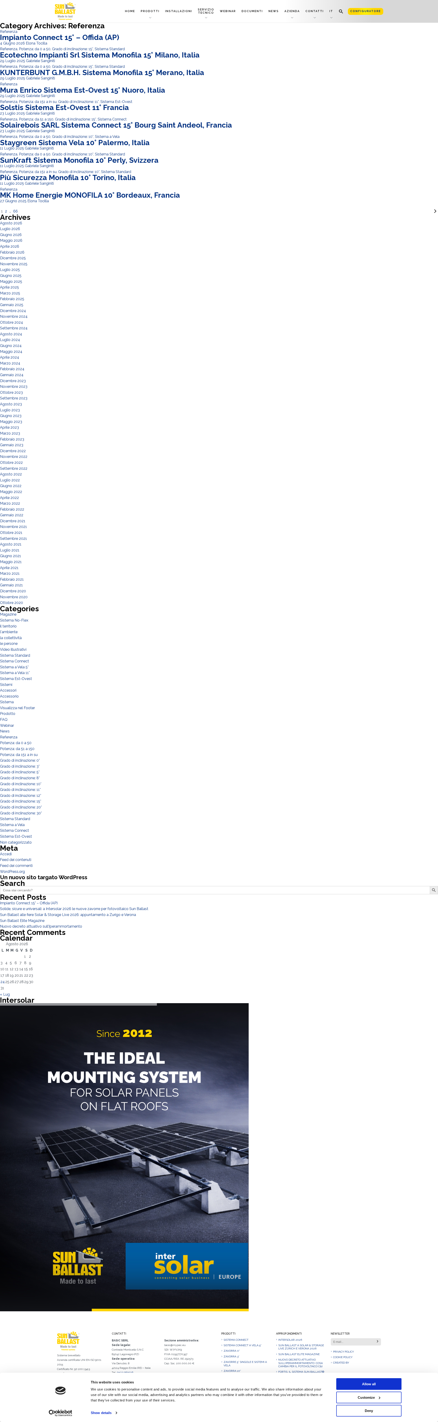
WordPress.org (12, 871)
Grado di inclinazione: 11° (78, 102)
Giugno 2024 (11, 346)
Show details (101, 1413)
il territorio (8, 626)
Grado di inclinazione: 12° (20, 795)
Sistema (7, 702)
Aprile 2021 (9, 568)
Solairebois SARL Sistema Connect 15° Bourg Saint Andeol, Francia (116, 125)
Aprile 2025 (9, 287)
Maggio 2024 (11, 351)
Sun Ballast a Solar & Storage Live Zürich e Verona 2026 (301, 1347)
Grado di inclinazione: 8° (20, 778)
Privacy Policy (343, 1351)
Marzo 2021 (10, 573)
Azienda (292, 11)
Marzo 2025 (10, 293)
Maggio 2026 (11, 240)
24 (2, 982)
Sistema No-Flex (14, 620)
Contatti (314, 11)
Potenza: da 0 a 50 (34, 49)
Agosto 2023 (11, 404)
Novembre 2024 (14, 316)
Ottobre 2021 (11, 532)
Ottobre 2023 (11, 392)
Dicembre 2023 (13, 381)
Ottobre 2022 (11, 462)
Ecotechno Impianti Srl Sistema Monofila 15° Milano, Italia (100, 55)
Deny (369, 1411)
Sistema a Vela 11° (15, 673)
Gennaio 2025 (11, 305)
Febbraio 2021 (12, 579)
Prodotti (150, 11)
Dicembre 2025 (13, 258)
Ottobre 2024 (11, 322)
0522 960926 (125, 1372)
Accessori (8, 690)
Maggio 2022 (11, 492)
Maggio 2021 (11, 562)
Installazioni (178, 11)
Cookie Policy (342, 1357)
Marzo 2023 (10, 433)
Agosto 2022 (11, 474)
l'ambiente (9, 632)
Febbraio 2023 (12, 439)
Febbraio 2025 (12, 299)
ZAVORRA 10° (232, 1370)
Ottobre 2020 (11, 603)
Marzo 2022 (10, 503)
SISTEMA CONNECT (236, 1339)
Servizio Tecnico (206, 11)
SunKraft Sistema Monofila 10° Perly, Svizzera (79, 160)
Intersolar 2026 (290, 1339)
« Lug (5, 994)
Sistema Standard (110, 49)
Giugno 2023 (10, 416)
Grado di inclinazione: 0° (20, 760)
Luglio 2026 (10, 229)
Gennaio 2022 (11, 515)
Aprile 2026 (9, 246)
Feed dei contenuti (15, 860)
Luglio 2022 (10, 480)
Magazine (8, 614)
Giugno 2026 (11, 235)
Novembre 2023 (13, 386)
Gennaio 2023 (11, 445)
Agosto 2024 (11, 334)
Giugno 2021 (10, 556)
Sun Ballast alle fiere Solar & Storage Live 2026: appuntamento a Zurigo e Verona (68, 915)
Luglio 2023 (10, 410)
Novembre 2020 (14, 597)
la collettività (11, 638)
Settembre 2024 (14, 328)
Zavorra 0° (232, 1350)
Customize (366, 1397)
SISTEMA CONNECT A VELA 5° (242, 1345)
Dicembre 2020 (13, 591)
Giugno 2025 (10, 275)
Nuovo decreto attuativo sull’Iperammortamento (41, 926)
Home (130, 11)
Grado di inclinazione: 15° (72, 49)
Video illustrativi (13, 649)
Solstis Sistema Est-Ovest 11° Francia (64, 107)
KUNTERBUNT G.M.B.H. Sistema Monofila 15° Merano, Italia (102, 72)
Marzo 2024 (10, 363)
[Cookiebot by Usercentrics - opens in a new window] (61, 1413)
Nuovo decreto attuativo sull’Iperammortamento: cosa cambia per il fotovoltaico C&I (300, 1363)
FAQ (4, 719)
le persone (9, 643)
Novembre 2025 (13, 264)
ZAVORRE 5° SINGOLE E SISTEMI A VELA (245, 1363)
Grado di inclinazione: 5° (19, 772)
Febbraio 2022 (12, 509)
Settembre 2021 (13, 538)
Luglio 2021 (9, 550)
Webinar (228, 11)
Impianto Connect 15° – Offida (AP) (59, 37)
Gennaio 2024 (11, 375)
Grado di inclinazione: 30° (21, 813)
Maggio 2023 (11, 422)
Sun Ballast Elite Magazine (22, 920)
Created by (341, 1362)
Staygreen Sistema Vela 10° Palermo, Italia (75, 142)
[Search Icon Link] (341, 11)
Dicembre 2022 (13, 451)
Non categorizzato (16, 842)
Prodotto (7, 713)
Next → (228, 211)
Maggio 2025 (11, 281)
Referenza (8, 31)
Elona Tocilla (36, 43)
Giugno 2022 (10, 486)
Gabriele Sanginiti (40, 61)
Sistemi (6, 684)
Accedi (6, 854)
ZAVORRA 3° (231, 1356)
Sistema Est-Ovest (116, 102)
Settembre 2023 (13, 398)
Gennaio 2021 (11, 585)
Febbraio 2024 (12, 369)
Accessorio (9, 696)
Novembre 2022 (13, 456)
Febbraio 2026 (12, 252)
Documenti (252, 11)
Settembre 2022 (13, 468)
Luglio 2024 (10, 340)
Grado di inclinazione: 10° (72, 136)
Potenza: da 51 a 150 (36, 119)
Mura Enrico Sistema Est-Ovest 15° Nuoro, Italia (82, 90)
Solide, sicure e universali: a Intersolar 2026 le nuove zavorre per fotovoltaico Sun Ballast (74, 909)
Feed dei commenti (16, 865)
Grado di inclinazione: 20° (21, 807)
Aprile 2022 (9, 498)
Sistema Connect (112, 119)
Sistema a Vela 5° (14, 667)
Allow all (369, 1384)
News (274, 11)
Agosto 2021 (10, 544)
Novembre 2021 (13, 527)
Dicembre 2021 (12, 521)
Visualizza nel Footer (17, 708)
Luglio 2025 (10, 270)
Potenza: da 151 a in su (38, 102)
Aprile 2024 (9, 357)
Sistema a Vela (107, 136)
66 (15, 211)
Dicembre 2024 (13, 311)
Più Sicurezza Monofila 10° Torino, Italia (68, 177)
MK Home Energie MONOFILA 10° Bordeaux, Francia (90, 195)
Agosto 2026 (11, 223)
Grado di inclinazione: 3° (19, 766)
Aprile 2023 (9, 427)
